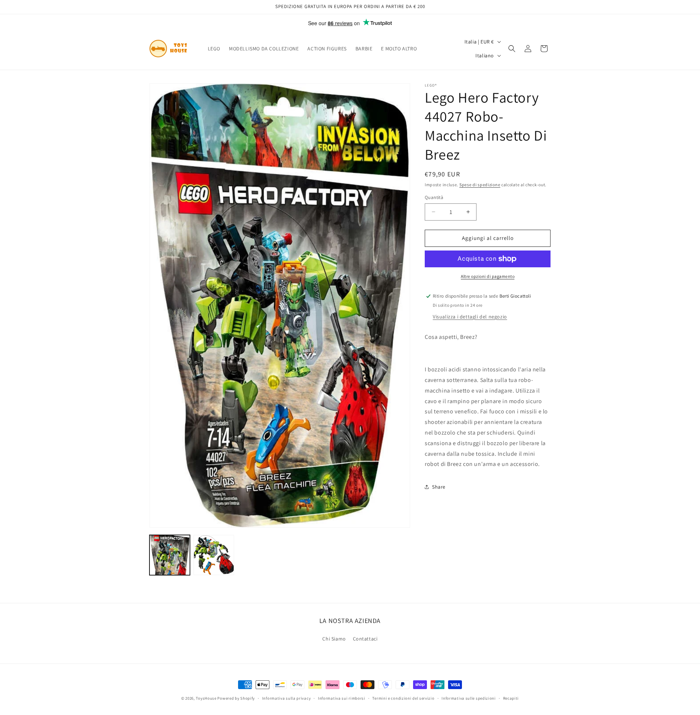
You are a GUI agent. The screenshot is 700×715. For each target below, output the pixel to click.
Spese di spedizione (479, 184)
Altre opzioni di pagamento (487, 276)
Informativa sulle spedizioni (469, 698)
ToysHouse (206, 698)
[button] (512, 49)
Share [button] (439, 486)
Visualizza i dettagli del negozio (470, 316)
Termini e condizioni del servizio (403, 698)
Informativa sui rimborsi (341, 698)
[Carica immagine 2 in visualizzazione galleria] (214, 555)
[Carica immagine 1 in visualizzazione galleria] (169, 555)
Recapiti (511, 698)
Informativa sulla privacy (286, 698)
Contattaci (365, 638)
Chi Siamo (334, 638)
